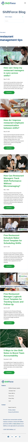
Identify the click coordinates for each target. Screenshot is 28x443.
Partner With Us (12, 393)
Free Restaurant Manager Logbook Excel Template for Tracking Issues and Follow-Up (13, 299)
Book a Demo (17, 423)
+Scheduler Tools (12, 390)
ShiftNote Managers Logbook (14, 388)
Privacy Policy (11, 398)
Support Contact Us (12, 407)
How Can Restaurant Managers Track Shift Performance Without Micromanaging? (14, 180)
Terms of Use (11, 395)
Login (10, 400)
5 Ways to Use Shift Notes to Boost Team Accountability (14, 353)
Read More (9, 92)
